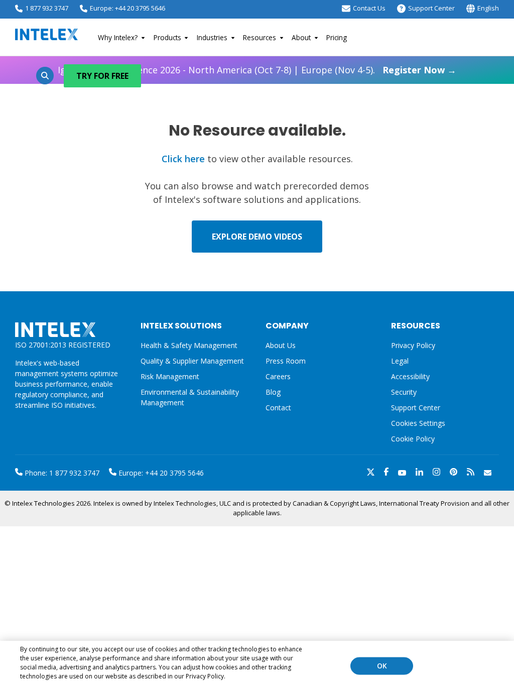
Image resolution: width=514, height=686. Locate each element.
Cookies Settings (418, 423)
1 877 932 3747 (46, 8)
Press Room (286, 361)
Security (404, 392)
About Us (281, 345)
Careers (278, 376)
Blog (273, 392)
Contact (278, 407)
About (301, 37)
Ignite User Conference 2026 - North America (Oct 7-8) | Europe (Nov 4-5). (257, 70)
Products (167, 37)
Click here (183, 159)
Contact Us (369, 8)
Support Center (431, 8)
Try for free (102, 75)
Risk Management (170, 376)
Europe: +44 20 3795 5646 (127, 8)
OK (382, 665)
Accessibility (410, 376)
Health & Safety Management (189, 345)
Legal (400, 361)
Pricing (336, 37)
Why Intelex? (118, 37)
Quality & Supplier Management (192, 361)
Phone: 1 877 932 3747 (61, 473)
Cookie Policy (413, 438)
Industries (212, 37)
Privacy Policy (413, 345)
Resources (259, 37)
